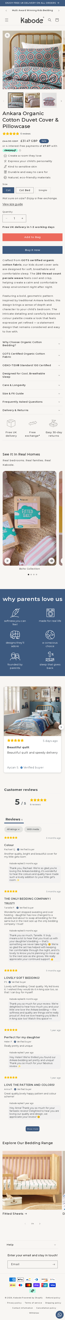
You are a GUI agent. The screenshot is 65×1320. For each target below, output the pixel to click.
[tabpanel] (32, 980)
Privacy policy (14, 1303)
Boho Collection (29, 568)
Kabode (17, 1298)
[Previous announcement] (6, 10)
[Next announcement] (58, 10)
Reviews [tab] (14, 819)
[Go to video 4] (36, 574)
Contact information (22, 1308)
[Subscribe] (54, 1264)
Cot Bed (24, 190)
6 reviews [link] (25, 133)
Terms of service (33, 1303)
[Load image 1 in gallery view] (15, 100)
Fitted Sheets (13, 1213)
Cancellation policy (46, 1308)
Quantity (7, 211)
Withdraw (34, 1313)
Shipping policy (53, 1303)
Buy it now (32, 250)
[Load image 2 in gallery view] (32, 100)
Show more (32, 1129)
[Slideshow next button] (61, 727)
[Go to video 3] (33, 574)
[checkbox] (33, 829)
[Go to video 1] (28, 574)
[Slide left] (3, 101)
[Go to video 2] (31, 574)
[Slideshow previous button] (3, 727)
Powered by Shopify (32, 1298)
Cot (8, 190)
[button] (6, 20)
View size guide (12, 204)
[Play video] (7, 561)
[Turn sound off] (51, 561)
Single (45, 191)
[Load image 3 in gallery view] (49, 100)
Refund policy (53, 1298)
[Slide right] (61, 101)
